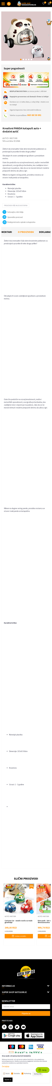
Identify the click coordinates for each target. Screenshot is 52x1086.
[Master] (21, 1047)
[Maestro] (11, 1047)
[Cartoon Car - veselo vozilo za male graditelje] (18, 899)
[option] (26, 36)
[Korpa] (48, 6)
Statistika (17, 1073)
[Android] (12, 1035)
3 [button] (26, 59)
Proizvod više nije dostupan (15, 205)
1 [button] (20, 59)
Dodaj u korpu (20, 936)
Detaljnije (5, 1066)
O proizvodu (26, 231)
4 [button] (28, 59)
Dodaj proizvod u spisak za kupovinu (21, 222)
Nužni (8, 1073)
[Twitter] (17, 1027)
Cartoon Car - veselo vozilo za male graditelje (18, 921)
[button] (9, 4)
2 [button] (23, 59)
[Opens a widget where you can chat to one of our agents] (42, 1070)
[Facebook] (4, 1027)
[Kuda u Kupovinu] (26, 3)
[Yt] (23, 1027)
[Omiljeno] (43, 2)
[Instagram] (10, 1027)
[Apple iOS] (34, 1035)
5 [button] (31, 59)
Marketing (27, 1073)
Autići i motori (10, 138)
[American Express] (31, 1047)
